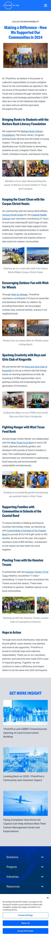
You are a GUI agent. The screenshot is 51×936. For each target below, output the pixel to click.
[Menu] (45, 5)
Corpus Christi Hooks (13, 214)
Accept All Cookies (25, 931)
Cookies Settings (25, 915)
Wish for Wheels (19, 294)
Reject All (25, 923)
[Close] (48, 898)
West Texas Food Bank (22, 442)
